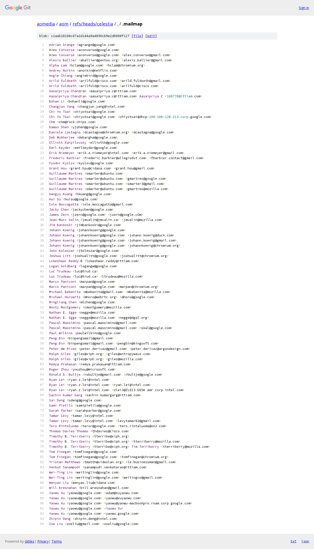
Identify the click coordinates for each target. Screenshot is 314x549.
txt (293, 541)
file (137, 36)
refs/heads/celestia (93, 24)
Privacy (43, 541)
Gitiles (29, 541)
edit (151, 36)
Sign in (304, 7)
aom (63, 24)
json (305, 541)
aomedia (46, 24)
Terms (57, 541)
